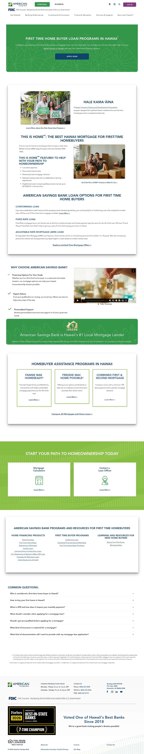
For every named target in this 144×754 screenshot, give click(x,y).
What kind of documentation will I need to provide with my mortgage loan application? (49, 634)
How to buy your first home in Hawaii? (27, 600)
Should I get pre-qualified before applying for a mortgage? (36, 621)
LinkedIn (117, 692)
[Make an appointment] (115, 4)
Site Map (77, 749)
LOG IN (129, 5)
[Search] (119, 4)
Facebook (108, 692)
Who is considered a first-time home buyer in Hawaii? (34, 593)
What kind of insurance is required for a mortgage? (33, 628)
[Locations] (110, 4)
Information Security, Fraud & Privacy (54, 749)
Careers (76, 745)
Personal (42, 4)
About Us (44, 745)
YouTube (121, 692)
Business (59, 4)
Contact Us (111, 745)
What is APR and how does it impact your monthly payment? (37, 607)
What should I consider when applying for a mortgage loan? (37, 614)
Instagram (112, 692)
